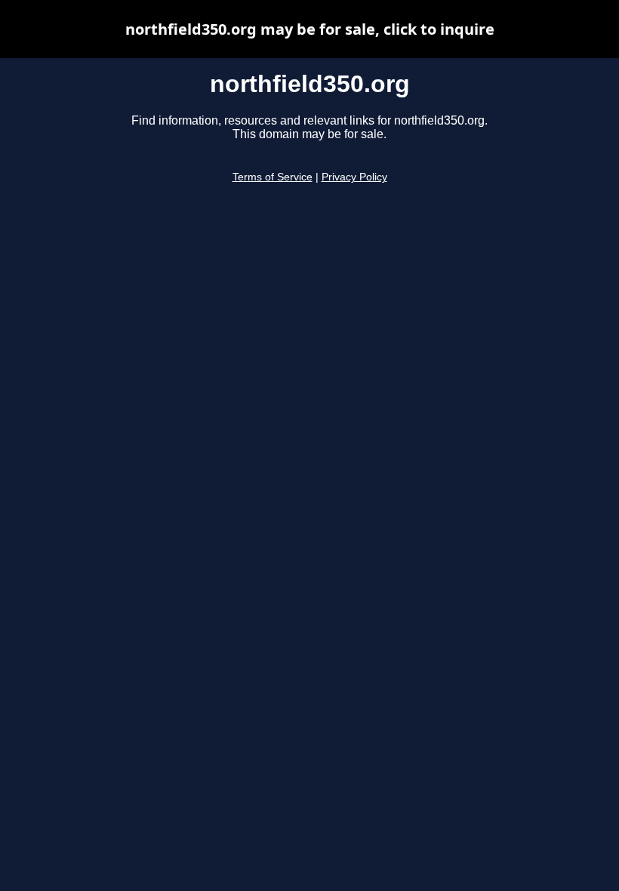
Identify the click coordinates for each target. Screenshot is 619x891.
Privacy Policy (354, 177)
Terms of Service (273, 177)
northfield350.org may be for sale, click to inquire (309, 29)
